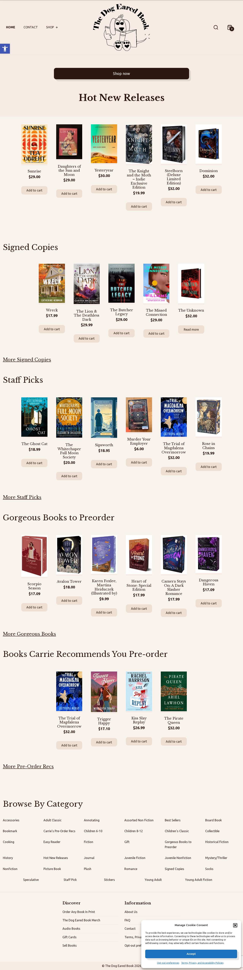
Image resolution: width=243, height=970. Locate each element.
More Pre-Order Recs (28, 766)
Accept (191, 953)
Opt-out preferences (168, 963)
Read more (191, 329)
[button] (5, 49)
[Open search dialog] (215, 27)
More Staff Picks (22, 497)
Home (10, 27)
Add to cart (34, 190)
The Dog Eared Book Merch (81, 920)
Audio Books (71, 928)
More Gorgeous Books (29, 634)
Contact (31, 27)
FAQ (127, 920)
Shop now (121, 73)
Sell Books (69, 945)
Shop (50, 27)
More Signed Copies (27, 359)
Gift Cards (69, 937)
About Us (131, 912)
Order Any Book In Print (78, 912)
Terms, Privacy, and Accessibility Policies (202, 963)
